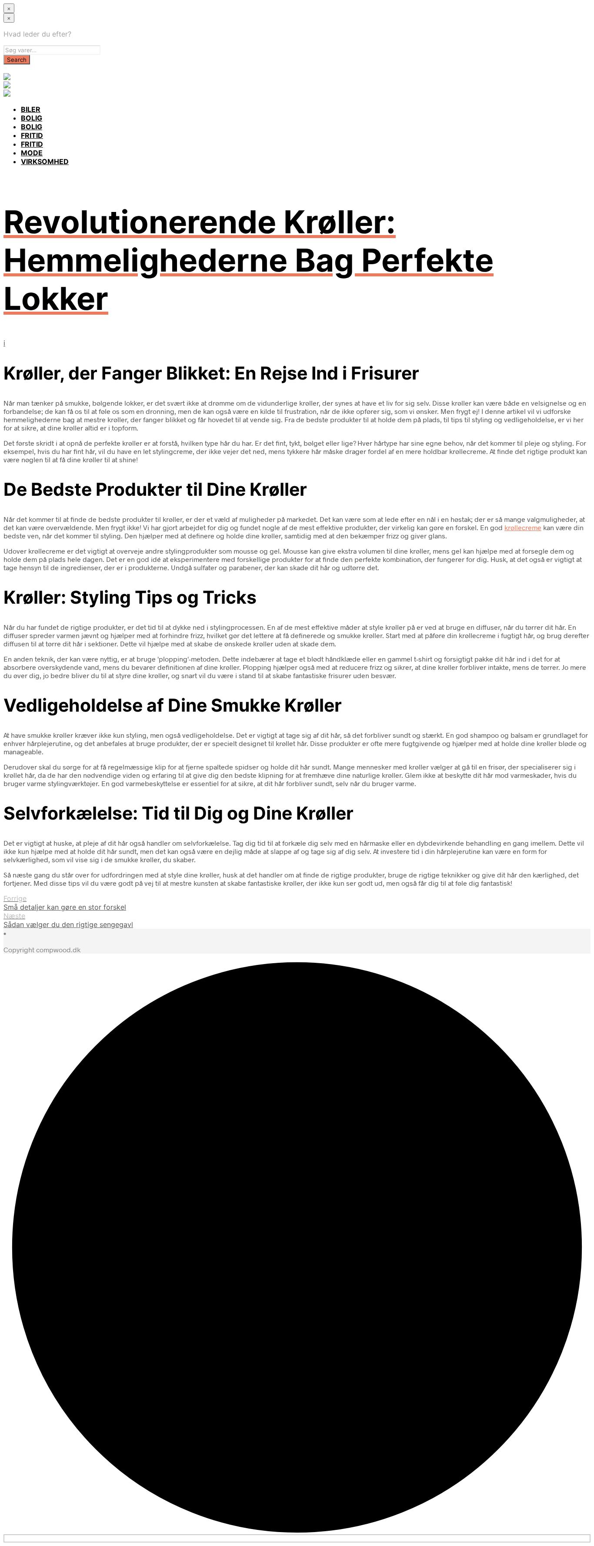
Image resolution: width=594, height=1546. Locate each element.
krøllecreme (522, 527)
